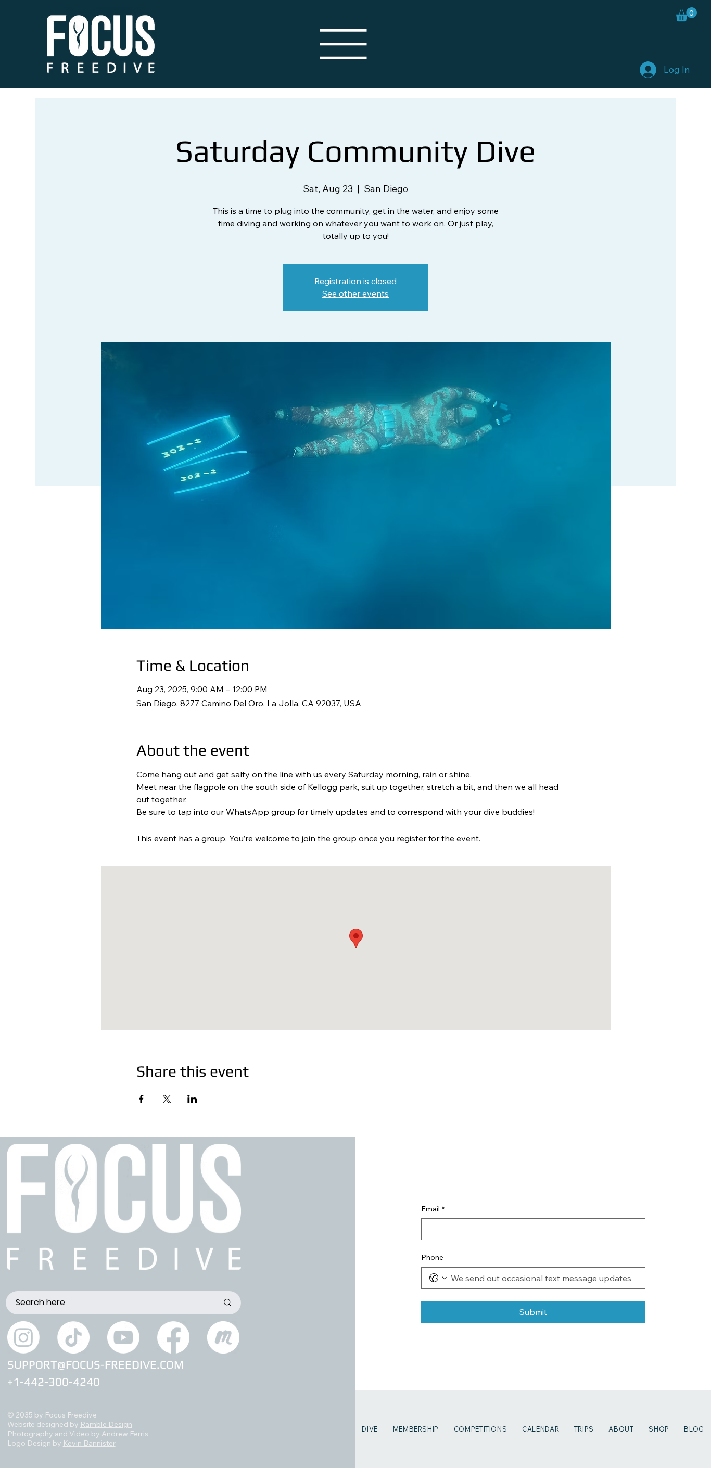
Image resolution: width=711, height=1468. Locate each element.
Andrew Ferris (124, 1433)
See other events (355, 293)
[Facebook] (173, 1337)
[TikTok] (73, 1337)
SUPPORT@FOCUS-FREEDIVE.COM (95, 1364)
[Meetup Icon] (223, 1337)
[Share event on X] (167, 1099)
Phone (432, 1257)
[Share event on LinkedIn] (192, 1099)
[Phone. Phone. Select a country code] (438, 1278)
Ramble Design (106, 1424)
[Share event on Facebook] (141, 1099)
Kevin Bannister (89, 1443)
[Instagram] (23, 1337)
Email (433, 1209)
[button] (686, 14)
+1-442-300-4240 (53, 1381)
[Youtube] (123, 1337)
